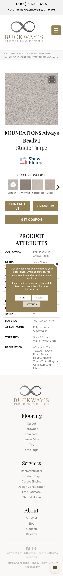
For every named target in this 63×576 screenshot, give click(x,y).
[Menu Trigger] (56, 30)
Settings (31, 304)
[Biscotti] (50, 185)
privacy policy (36, 282)
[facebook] (27, 549)
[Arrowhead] (25, 185)
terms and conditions (26, 286)
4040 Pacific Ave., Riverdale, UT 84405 (31, 9)
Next (57, 185)
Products (33, 53)
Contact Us (17, 206)
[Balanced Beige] (37, 185)
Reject (40, 297)
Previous (5, 185)
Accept (23, 297)
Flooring (15, 53)
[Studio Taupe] (13, 185)
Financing (45, 206)
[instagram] (34, 549)
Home (6, 53)
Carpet (23, 53)
